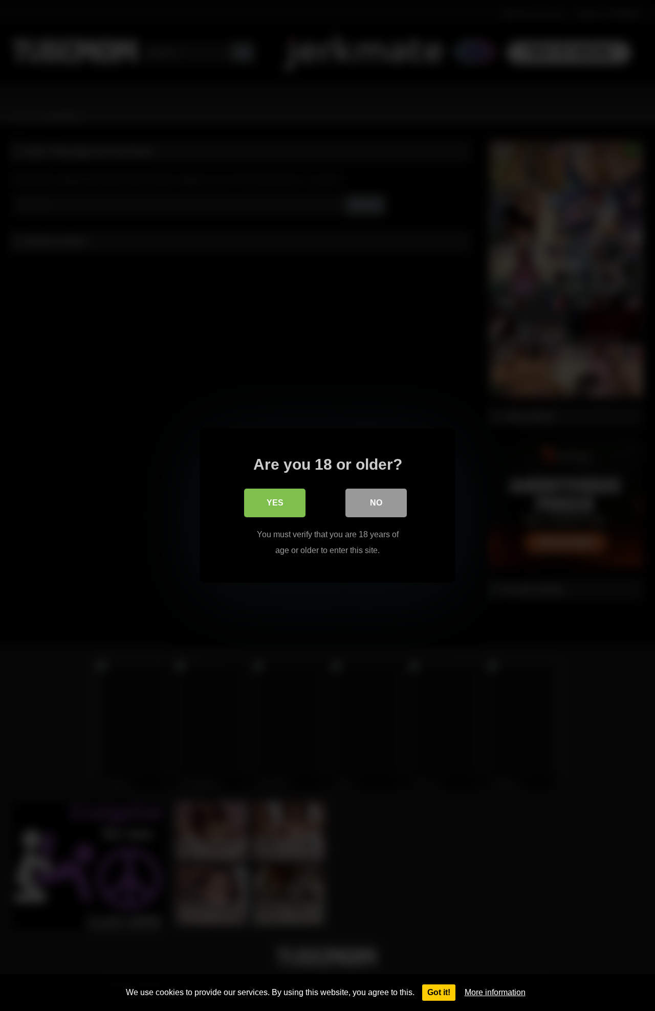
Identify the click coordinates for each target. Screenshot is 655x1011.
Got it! (438, 992)
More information (495, 992)
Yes (275, 502)
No (376, 502)
